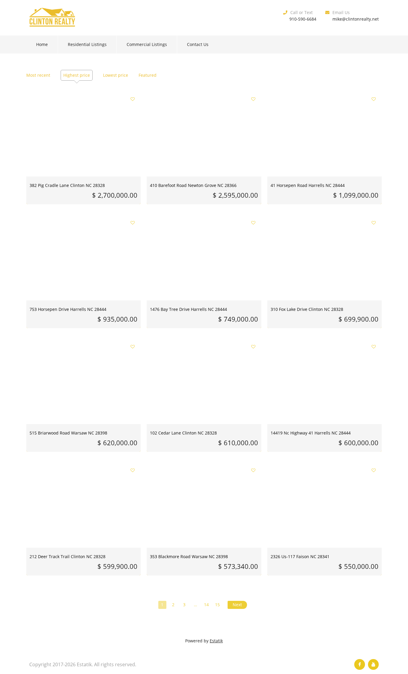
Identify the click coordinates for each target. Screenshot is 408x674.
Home (42, 44)
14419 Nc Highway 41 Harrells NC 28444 (311, 433)
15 (217, 604)
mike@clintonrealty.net (355, 19)
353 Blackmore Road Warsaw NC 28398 (189, 556)
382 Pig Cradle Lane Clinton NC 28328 (67, 185)
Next (237, 604)
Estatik (216, 641)
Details (83, 128)
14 (206, 604)
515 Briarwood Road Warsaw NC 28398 (68, 433)
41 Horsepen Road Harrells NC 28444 (308, 185)
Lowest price (115, 75)
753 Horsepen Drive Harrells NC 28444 (68, 309)
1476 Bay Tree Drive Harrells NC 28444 (188, 309)
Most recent (38, 75)
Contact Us (197, 44)
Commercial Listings (147, 44)
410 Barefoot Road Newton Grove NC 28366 (193, 185)
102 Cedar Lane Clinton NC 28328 (183, 433)
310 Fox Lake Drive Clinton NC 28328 (307, 309)
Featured (148, 75)
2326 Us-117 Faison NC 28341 (300, 556)
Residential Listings (87, 44)
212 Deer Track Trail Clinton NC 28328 (67, 556)
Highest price (76, 75)
